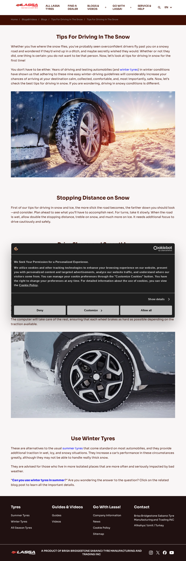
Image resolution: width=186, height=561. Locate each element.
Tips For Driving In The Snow (102, 19)
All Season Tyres (21, 527)
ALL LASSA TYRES (53, 7)
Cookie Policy (101, 527)
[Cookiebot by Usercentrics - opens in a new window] (156, 248)
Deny (40, 310)
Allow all (146, 310)
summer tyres (72, 448)
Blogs (44, 19)
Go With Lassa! (107, 507)
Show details (156, 299)
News (96, 521)
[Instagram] (151, 552)
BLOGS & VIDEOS (93, 7)
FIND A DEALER (73, 7)
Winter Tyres (19, 521)
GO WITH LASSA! (119, 7)
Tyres (16, 507)
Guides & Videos (67, 507)
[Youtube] (171, 552)
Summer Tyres (20, 515)
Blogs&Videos (29, 19)
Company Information (107, 515)
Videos (56, 521)
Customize (91, 310)
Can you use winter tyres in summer (38, 480)
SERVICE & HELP (144, 7)
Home (14, 19)
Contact (141, 507)
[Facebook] (165, 552)
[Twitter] (158, 552)
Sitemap (98, 534)
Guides (56, 515)
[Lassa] (27, 7)
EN (166, 7)
